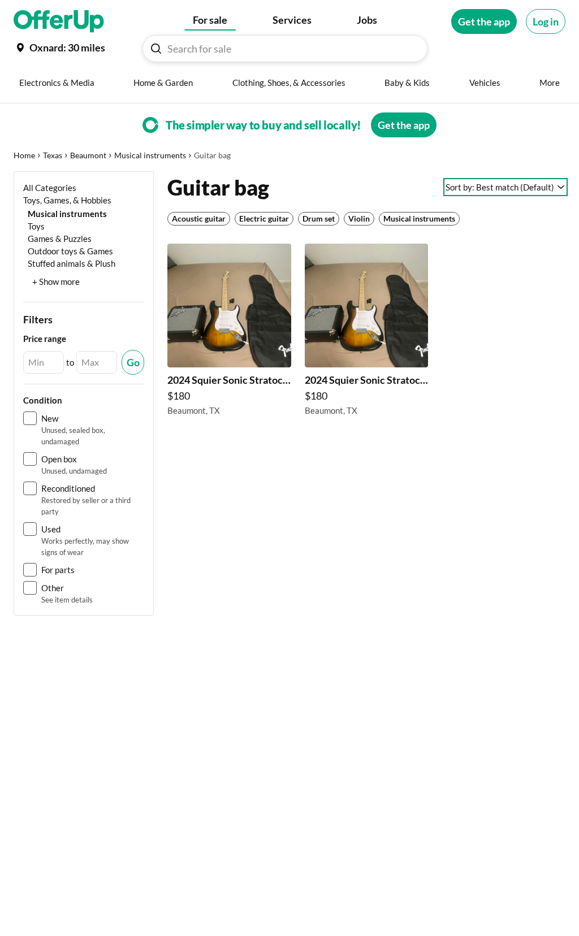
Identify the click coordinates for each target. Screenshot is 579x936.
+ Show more (56, 281)
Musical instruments (150, 155)
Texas (52, 155)
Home (24, 155)
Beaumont (88, 155)
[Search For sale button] (156, 48)
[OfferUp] (59, 21)
